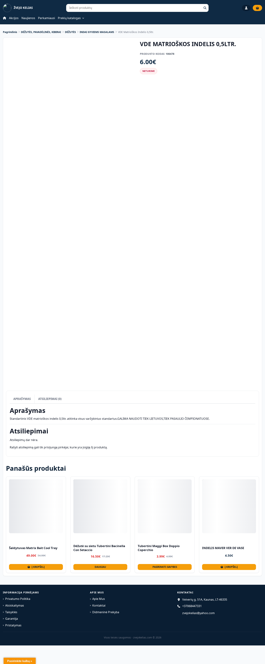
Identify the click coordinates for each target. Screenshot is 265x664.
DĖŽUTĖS (70, 32)
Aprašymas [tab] (22, 399)
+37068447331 (192, 606)
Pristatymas (13, 625)
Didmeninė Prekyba (105, 612)
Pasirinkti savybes (165, 567)
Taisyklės (11, 612)
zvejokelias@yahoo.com (198, 613)
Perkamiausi (46, 18)
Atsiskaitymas (14, 605)
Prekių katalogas (69, 18)
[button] (36, 567)
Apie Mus (98, 599)
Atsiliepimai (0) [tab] (49, 399)
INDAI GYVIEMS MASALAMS (97, 32)
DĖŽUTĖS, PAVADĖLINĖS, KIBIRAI (41, 32)
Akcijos (14, 18)
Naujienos (28, 18)
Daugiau (100, 567)
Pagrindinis (10, 32)
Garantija (11, 619)
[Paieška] (205, 7)
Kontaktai (98, 605)
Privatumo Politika (17, 599)
